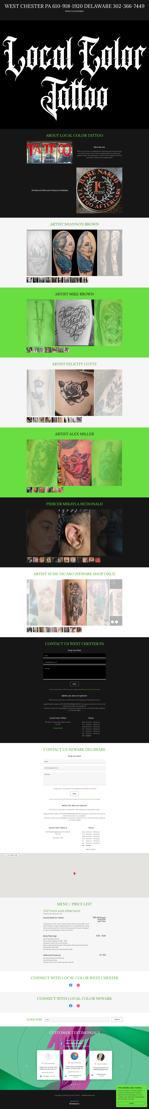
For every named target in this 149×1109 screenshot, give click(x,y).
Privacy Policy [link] (81, 689)
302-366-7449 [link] (58, 838)
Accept (131, 1103)
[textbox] (74, 655)
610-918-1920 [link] (58, 728)
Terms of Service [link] (92, 689)
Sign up (117, 1019)
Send (74, 684)
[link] (70, 985)
